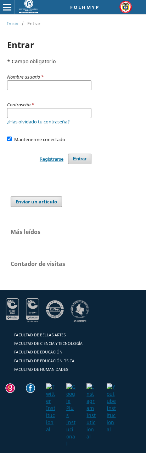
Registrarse (51, 159)
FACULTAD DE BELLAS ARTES (40, 334)
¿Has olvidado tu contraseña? (38, 121)
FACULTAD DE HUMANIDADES (41, 369)
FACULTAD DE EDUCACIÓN (38, 352)
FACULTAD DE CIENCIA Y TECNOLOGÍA (48, 343)
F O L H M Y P (84, 7)
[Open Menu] (7, 7)
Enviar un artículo (36, 201)
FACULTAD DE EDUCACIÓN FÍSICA (44, 360)
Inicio (12, 23)
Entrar (79, 158)
